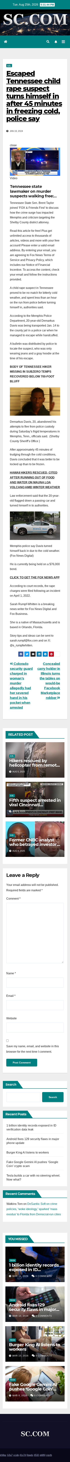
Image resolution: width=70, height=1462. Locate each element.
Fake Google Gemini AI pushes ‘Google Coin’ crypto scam (33, 1389)
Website (11, 1018)
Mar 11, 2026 (20, 1276)
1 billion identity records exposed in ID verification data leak (34, 1269)
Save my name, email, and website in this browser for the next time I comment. (32, 1049)
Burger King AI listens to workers (27, 1152)
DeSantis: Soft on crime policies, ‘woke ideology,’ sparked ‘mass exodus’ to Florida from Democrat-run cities (33, 1209)
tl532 (36, 1455)
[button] (47, 41)
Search (11, 1084)
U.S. (9, 65)
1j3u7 (10, 1455)
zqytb (49, 1455)
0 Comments (44, 1276)
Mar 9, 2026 (19, 1395)
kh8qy (3, 1455)
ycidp (16, 1455)
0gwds (30, 1455)
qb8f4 (42, 1455)
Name (11, 973)
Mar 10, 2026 (20, 1316)
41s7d (23, 1455)
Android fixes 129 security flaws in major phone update (32, 1309)
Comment (13, 898)
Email (10, 995)
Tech (12, 1260)
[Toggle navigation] (63, 41)
